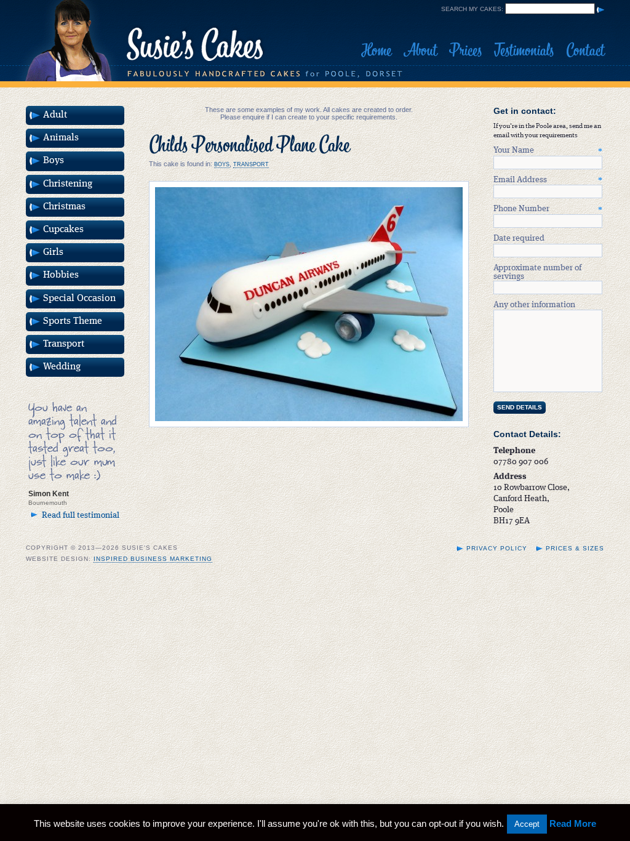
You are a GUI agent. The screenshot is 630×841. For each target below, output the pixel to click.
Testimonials (524, 50)
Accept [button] (527, 824)
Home (376, 50)
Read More (572, 823)
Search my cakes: (472, 9)
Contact (585, 50)
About (420, 50)
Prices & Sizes (575, 548)
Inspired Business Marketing (153, 558)
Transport (251, 164)
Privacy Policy (496, 548)
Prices (465, 50)
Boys (221, 164)
